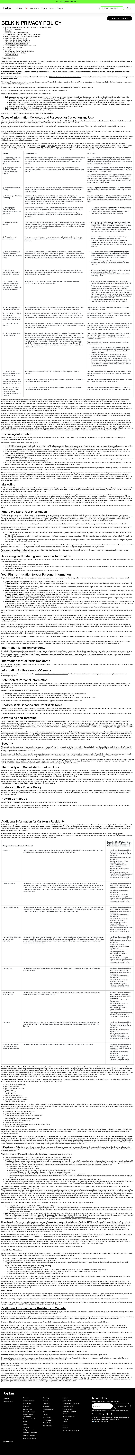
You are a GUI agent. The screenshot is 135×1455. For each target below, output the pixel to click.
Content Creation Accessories (32, 1419)
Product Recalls (67, 1409)
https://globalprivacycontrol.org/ (76, 1217)
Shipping (65, 1419)
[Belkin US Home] (7, 8)
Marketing (8, 31)
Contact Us (46, 1403)
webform (4, 1188)
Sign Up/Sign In (8, 1401)
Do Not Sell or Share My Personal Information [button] (105, 1419)
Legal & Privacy (118, 1417)
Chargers (26, 1406)
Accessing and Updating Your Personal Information (22, 35)
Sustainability (47, 1417)
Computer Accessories (30, 1433)
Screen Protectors (28, 1412)
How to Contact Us (11, 55)
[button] (127, 8)
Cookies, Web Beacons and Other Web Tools (20, 46)
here (36, 140)
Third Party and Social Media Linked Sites (19, 51)
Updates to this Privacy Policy (15, 53)
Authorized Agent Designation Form (92, 631)
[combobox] (111, 8)
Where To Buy (47, 1423)
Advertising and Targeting (14, 47)
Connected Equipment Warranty (69, 1412)
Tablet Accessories (29, 1435)
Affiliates (65, 1428)
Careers (45, 1414)
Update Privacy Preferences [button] (119, 18)
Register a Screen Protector (71, 1403)
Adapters (26, 1427)
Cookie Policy (75, 190)
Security (8, 49)
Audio (25, 1421)
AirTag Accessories (29, 1430)
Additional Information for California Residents (66, 72)
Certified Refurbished (29, 1438)
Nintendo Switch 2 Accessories (28, 1415)
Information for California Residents (17, 40)
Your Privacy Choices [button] (101, 1421)
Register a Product (68, 1406)
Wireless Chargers (28, 1401)
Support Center (67, 1401)
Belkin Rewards (47, 1425)
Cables (25, 1424)
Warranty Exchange (68, 1416)
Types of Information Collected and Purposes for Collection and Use (28, 27)
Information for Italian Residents (16, 38)
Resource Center (48, 1409)
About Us (45, 1401)
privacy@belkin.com (53, 610)
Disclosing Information (13, 29)
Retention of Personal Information (16, 44)
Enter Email (96, 1405)
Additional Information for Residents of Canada (65, 77)
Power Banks (27, 1403)
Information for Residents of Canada (17, 42)
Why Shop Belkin (48, 1420)
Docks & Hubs (27, 1409)
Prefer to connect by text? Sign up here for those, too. (110, 1411)
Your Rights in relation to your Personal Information (22, 36)
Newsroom (46, 1406)
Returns (65, 1421)
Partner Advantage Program (71, 1430)
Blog (44, 1412)
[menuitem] (27, 9)
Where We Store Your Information (16, 33)
